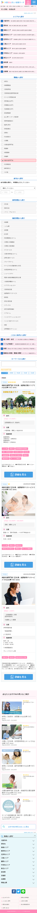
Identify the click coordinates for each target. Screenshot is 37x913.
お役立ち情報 (24, 900)
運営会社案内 (6, 904)
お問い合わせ (6, 907)
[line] (23, 891)
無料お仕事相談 (25, 897)
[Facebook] (14, 891)
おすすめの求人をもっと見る (18, 827)
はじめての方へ (6, 897)
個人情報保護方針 (25, 904)
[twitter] (18, 891)
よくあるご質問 (6, 900)
